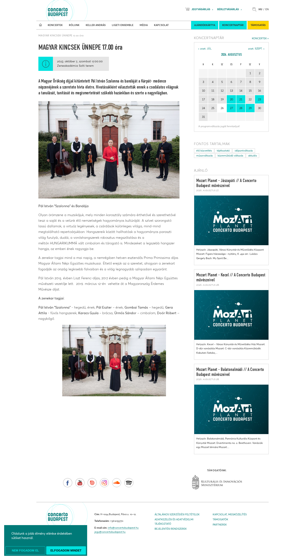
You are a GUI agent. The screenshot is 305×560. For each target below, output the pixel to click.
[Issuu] (92, 482)
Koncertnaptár (233, 25)
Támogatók (220, 519)
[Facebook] (67, 482)
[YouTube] (79, 482)
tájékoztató (223, 150)
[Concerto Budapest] (72, 10)
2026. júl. (206, 48)
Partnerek (220, 524)
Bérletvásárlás (228, 9)
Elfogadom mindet (66, 550)
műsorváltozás (204, 155)
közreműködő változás (230, 155)
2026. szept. (255, 48)
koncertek (259, 38)
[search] (255, 9)
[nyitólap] (40, 25)
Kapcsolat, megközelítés (230, 514)
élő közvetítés (204, 150)
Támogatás (258, 25)
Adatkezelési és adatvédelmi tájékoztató (174, 521)
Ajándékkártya (204, 25)
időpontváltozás (244, 150)
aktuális (252, 155)
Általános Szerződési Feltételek (177, 514)
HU (260, 9)
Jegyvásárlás (201, 9)
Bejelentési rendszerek (171, 528)
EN (267, 9)
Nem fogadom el (25, 550)
